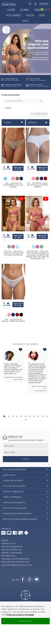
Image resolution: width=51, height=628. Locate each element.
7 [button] (29, 416)
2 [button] (25, 71)
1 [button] (21, 71)
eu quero (25, 459)
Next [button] (49, 382)
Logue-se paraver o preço (18, 168)
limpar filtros (40, 114)
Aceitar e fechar (25, 621)
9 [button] (38, 416)
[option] (25, 49)
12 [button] (25, 419)
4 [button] (17, 416)
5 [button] (21, 416)
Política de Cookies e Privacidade (20, 614)
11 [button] (46, 416)
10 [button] (42, 416)
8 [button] (34, 416)
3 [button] (29, 71)
